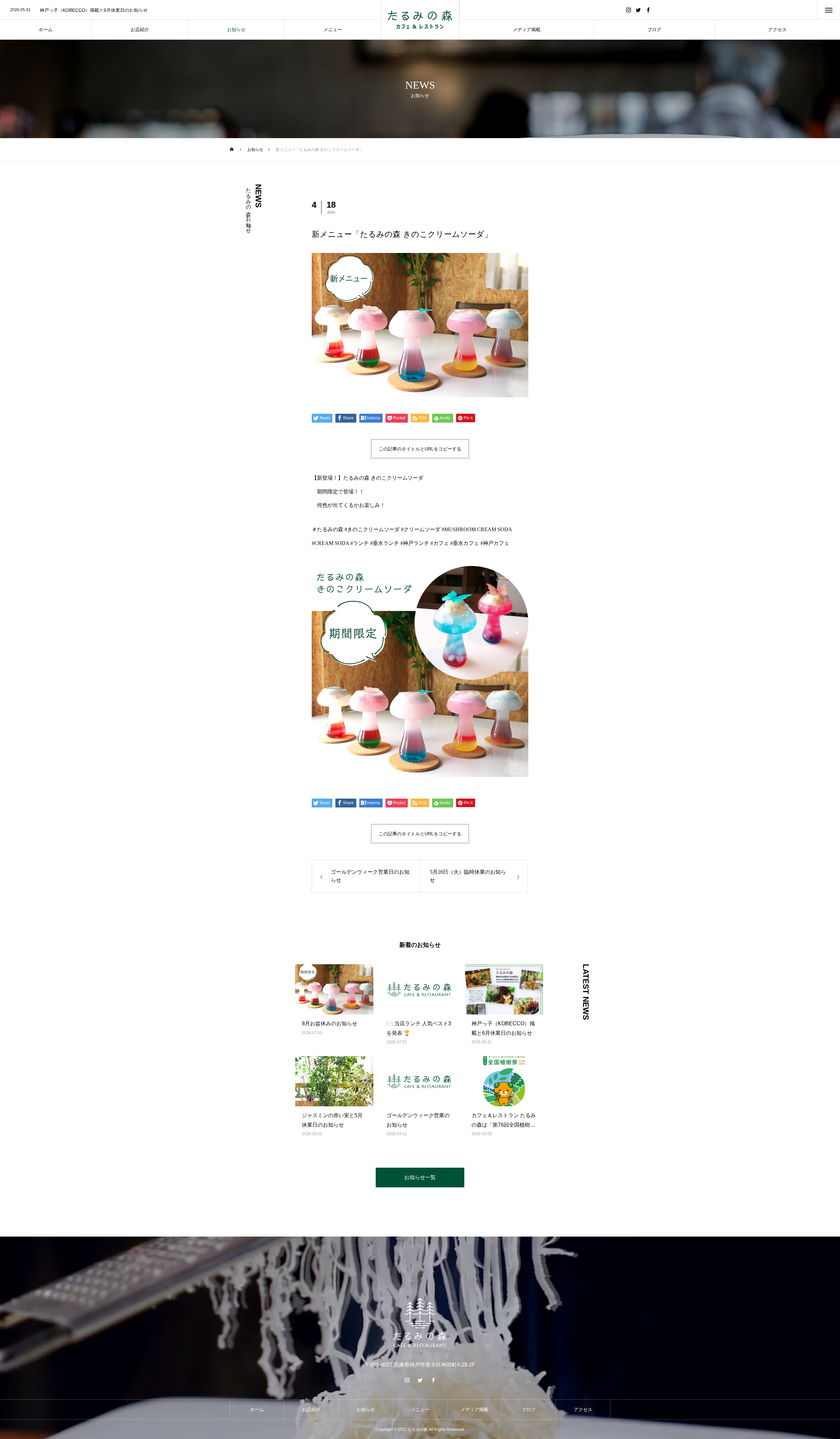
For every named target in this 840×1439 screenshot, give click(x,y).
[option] (190, 10)
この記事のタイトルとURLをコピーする (420, 448)
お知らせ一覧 (420, 1177)
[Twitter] (638, 9)
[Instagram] (629, 9)
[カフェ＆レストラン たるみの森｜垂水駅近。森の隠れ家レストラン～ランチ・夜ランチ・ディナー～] (420, 20)
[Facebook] (648, 9)
